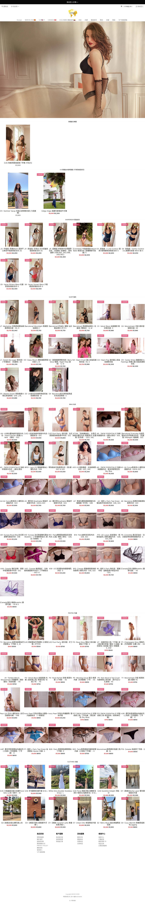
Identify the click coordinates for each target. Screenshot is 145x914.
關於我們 (39, 839)
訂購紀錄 (101, 839)
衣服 (107, 20)
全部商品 (80, 843)
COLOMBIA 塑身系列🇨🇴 (67, 20)
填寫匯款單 (59, 839)
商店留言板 (59, 837)
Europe (19, 20)
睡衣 (101, 20)
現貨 (113, 20)
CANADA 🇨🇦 (52, 20)
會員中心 (101, 837)
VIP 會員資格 (122, 20)
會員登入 (140, 6)
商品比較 (101, 843)
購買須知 (39, 848)
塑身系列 (94, 20)
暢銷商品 (80, 839)
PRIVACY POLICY (42, 845)
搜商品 (5, 6)
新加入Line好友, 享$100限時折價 (72, 2)
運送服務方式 (41, 843)
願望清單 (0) (102, 841)
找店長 (15, 6)
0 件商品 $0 (128, 6)
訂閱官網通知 (103, 845)
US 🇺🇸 (41, 20)
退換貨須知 (40, 841)
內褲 (86, 20)
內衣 (80, 20)
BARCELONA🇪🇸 (30, 20)
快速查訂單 (59, 841)
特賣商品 (80, 841)
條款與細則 (40, 837)
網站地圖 (73, 900)
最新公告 (80, 837)
